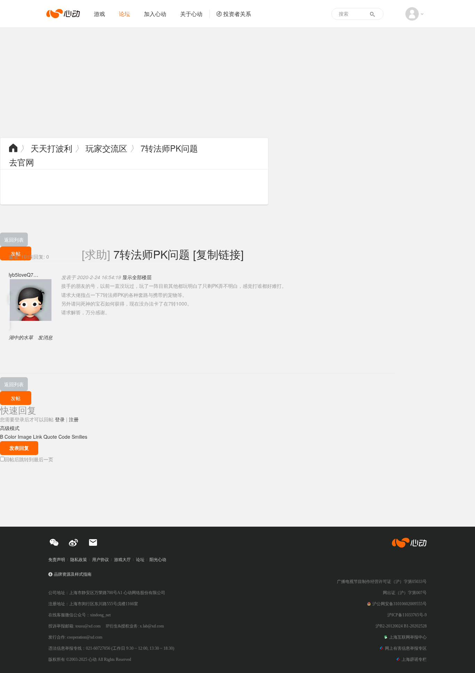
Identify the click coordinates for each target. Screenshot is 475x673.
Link (37, 436)
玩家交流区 (106, 148)
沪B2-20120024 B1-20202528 (401, 626)
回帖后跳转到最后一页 (29, 459)
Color (10, 436)
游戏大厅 (122, 559)
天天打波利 (51, 148)
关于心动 (191, 14)
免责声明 (56, 559)
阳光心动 (158, 559)
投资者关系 (237, 14)
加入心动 (155, 14)
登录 (60, 419)
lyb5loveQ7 (21, 274)
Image (25, 436)
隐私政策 (78, 559)
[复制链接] (218, 254)
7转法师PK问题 (169, 148)
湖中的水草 (21, 337)
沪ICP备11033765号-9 (407, 615)
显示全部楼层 (137, 277)
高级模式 (9, 427)
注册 (74, 419)
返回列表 (14, 239)
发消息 (45, 337)
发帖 (16, 398)
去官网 (21, 162)
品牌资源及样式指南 (72, 574)
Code (64, 436)
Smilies (79, 436)
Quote (50, 436)
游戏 (99, 14)
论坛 (124, 14)
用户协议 (100, 559)
